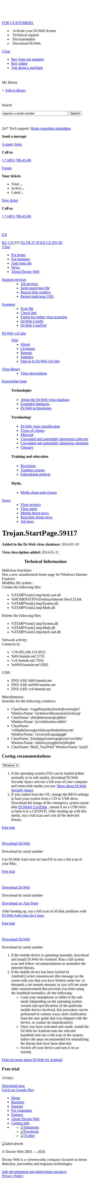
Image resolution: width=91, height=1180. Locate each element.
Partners (17, 1115)
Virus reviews (31, 505)
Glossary (27, 447)
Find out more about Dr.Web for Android (32, 1060)
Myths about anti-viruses (39, 492)
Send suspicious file (35, 288)
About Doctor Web (25, 272)
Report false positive (36, 292)
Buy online (19, 63)
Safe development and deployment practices (34, 1172)
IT (34, 243)
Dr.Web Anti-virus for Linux (23, 915)
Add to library (15, 90)
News (15, 267)
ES (23, 243)
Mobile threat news (35, 513)
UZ (49, 243)
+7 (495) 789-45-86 (16, 160)
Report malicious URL (37, 296)
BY (55, 243)
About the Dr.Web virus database (45, 400)
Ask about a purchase (27, 68)
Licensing (28, 348)
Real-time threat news (36, 517)
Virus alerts (29, 509)
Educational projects (35, 474)
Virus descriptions (34, 373)
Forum (7, 168)
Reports (26, 353)
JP (38, 243)
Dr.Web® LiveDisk (32, 807)
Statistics (27, 357)
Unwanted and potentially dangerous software (54, 439)
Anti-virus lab (21, 263)
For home (18, 255)
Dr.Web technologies (36, 408)
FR (29, 243)
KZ (43, 243)
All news (27, 521)
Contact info (20, 1123)
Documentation (24, 39)
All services (29, 284)
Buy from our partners (27, 59)
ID (60, 243)
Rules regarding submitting (51, 128)
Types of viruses (33, 431)
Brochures (28, 466)
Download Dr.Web (27, 43)
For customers (21, 1110)
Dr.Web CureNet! (34, 325)
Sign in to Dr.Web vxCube (40, 361)
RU (5, 243)
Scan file (27, 309)
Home (15, 1098)
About (25, 344)
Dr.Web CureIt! (32, 321)
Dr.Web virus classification (40, 426)
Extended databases (35, 404)
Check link (29, 313)
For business (20, 259)
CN (11, 243)
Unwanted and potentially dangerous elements (54, 443)
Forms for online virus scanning (44, 317)
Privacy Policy (12, 1176)
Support (17, 1106)
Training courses (33, 470)
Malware (27, 435)
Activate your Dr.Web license (34, 31)
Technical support (26, 35)
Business (17, 1102)
